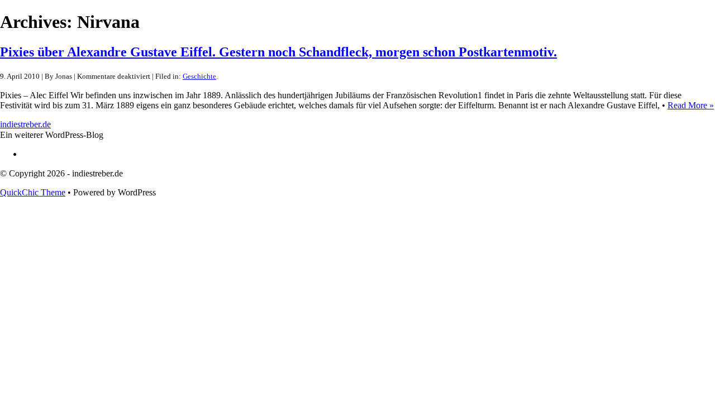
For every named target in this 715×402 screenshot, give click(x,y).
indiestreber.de (25, 124)
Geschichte (199, 76)
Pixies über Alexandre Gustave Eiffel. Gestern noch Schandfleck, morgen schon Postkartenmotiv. (278, 52)
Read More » (691, 105)
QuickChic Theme (32, 192)
